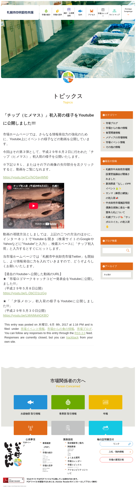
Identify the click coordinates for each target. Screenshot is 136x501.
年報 (68, 451)
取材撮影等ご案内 (76, 443)
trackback (72, 337)
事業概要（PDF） (47, 445)
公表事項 (69, 453)
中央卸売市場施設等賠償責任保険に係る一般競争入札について (118, 207)
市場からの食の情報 (116, 128)
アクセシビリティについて (78, 471)
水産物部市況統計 (71, 449)
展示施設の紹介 (45, 471)
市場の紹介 (48, 452)
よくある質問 (74, 457)
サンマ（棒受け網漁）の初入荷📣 (118, 195)
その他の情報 (113, 147)
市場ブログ (112, 123)
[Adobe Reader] (51, 480)
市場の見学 (48, 465)
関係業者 (72, 446)
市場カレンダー (75, 461)
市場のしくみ (45, 458)
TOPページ (27, 444)
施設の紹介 (45, 469)
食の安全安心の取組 (46, 459)
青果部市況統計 (70, 450)
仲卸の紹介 (45, 461)
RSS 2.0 (80, 333)
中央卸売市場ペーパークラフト (73, 467)
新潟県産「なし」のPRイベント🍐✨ (118, 186)
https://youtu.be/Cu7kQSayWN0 (25, 177)
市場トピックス (75, 465)
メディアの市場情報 (116, 137)
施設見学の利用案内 (46, 468)
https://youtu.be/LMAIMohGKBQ (26, 315)
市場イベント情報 (115, 142)
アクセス (44, 455)
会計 (43, 449)
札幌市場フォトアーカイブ (47, 462)
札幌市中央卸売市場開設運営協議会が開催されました (118, 174)
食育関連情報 (113, 132)
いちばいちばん (45, 456)
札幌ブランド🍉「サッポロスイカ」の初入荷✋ (118, 222)
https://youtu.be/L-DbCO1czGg (24, 293)
